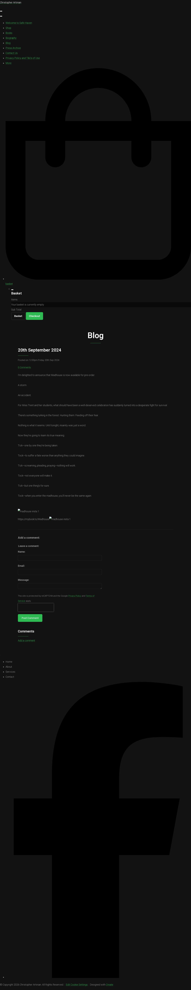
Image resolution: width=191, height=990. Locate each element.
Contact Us (12, 53)
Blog (8, 42)
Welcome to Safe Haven (19, 22)
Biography (11, 37)
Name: (21, 551)
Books (9, 32)
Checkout (34, 316)
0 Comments (24, 367)
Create (109, 984)
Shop (8, 27)
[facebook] (98, 977)
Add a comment (26, 640)
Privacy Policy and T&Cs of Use (23, 58)
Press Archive (13, 47)
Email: (21, 565)
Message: (23, 579)
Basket (18, 316)
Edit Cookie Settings (77, 984)
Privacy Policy (74, 596)
